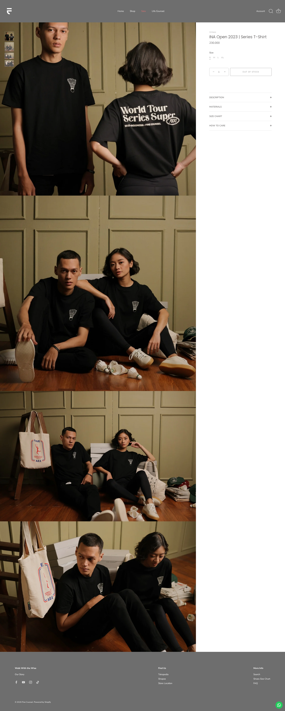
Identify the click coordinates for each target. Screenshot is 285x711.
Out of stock (251, 72)
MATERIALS (215, 106)
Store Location (165, 683)
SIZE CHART (215, 116)
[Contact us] (279, 705)
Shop (132, 11)
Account (260, 11)
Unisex (212, 32)
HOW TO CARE (217, 125)
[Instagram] (30, 682)
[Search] (271, 11)
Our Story (19, 674)
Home (121, 11)
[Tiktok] (37, 682)
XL (222, 57)
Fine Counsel (27, 702)
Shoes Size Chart (261, 678)
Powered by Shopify (42, 702)
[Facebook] (16, 682)
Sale (143, 11)
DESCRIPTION (216, 97)
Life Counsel (158, 11)
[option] (9, 36)
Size (211, 52)
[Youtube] (23, 682)
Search (256, 674)
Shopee (162, 678)
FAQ (255, 683)
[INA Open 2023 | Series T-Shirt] (9, 36)
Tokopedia (163, 674)
